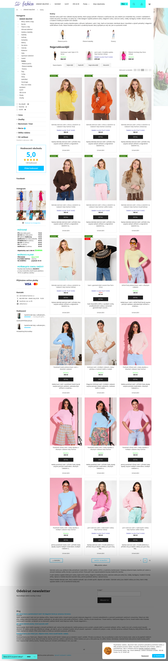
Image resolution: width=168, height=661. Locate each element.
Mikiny (23, 42)
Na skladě (24, 104)
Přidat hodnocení (31, 168)
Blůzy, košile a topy (27, 21)
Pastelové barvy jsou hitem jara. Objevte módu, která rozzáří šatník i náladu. (42, 633)
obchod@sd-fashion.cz (26, 296)
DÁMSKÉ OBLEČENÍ (25, 19)
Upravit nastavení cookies (62, 655)
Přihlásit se (104, 600)
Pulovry (24, 69)
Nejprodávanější (93, 65)
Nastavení (145, 656)
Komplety (24, 40)
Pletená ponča (26, 63)
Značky (21, 98)
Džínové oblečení (27, 29)
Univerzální (66, 150)
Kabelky (23, 35)
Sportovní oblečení (27, 56)
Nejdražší (80, 65)
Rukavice (24, 50)
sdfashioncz (23, 304)
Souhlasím (159, 656)
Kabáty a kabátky (26, 32)
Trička (23, 74)
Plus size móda (26, 85)
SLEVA (22, 109)
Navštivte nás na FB (25, 301)
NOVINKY (22, 87)
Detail (66, 137)
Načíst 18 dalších (100, 560)
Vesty (23, 77)
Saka (22, 53)
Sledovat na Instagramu (32, 223)
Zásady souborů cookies (147, 648)
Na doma (24, 45)
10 (149, 560)
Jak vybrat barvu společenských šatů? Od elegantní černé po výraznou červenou (43, 614)
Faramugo (24, 82)
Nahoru (57, 560)
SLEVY (21, 90)
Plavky (21, 95)
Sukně (23, 58)
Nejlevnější (70, 65)
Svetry (23, 61)
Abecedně (106, 65)
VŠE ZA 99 (22, 92)
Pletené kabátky (27, 66)
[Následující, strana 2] (145, 560)
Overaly (23, 48)
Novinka (23, 107)
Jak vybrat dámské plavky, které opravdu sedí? (32, 624)
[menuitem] (43, 4)
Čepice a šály (25, 27)
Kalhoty (23, 37)
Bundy (23, 24)
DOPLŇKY (24, 79)
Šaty (22, 71)
